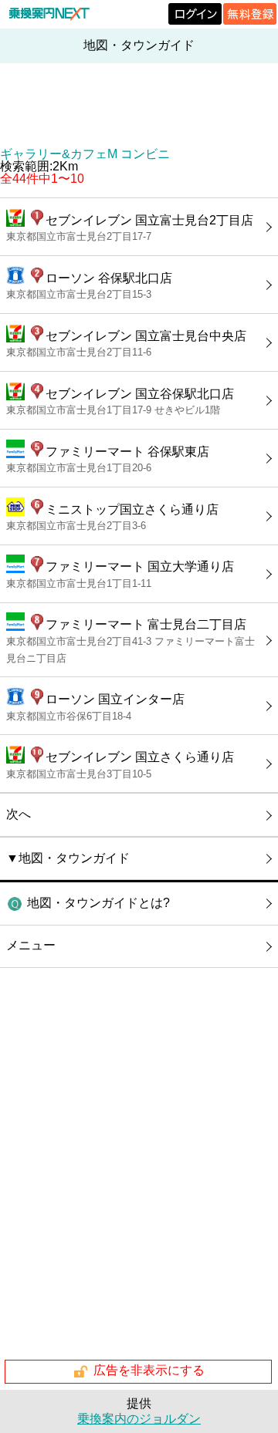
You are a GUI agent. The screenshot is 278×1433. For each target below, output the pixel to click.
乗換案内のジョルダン (139, 1418)
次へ (18, 814)
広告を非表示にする (149, 1370)
